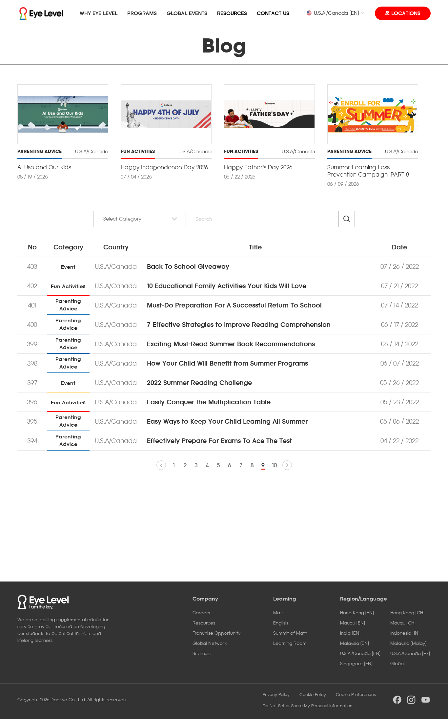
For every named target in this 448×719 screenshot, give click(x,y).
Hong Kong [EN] (357, 612)
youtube (426, 700)
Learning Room (289, 643)
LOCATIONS (405, 13)
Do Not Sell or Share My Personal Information (307, 705)
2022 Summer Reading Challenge (199, 383)
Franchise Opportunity (216, 633)
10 (274, 465)
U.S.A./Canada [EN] (336, 13)
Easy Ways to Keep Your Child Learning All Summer (227, 421)
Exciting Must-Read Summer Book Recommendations (231, 344)
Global (397, 663)
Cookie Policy (312, 694)
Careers (201, 612)
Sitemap (202, 653)
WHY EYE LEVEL (98, 13)
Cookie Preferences (356, 694)
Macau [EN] (352, 622)
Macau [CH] (403, 622)
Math (278, 612)
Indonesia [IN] (404, 633)
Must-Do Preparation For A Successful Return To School (234, 305)
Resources (204, 622)
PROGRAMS (142, 13)
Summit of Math (290, 633)
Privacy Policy (276, 694)
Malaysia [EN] (354, 643)
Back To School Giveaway (188, 266)
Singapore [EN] (356, 663)
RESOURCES (232, 13)
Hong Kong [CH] (407, 612)
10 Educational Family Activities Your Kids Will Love (226, 286)
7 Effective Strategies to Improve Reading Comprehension (239, 324)
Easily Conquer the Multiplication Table (209, 402)
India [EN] (350, 633)
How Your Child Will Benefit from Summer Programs (227, 363)
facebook (397, 700)
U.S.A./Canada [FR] (410, 653)
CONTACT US (273, 13)
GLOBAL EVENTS (187, 13)
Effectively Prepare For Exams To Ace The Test (219, 441)
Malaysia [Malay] (408, 643)
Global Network (210, 643)
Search (346, 219)
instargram (411, 700)
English (280, 622)
